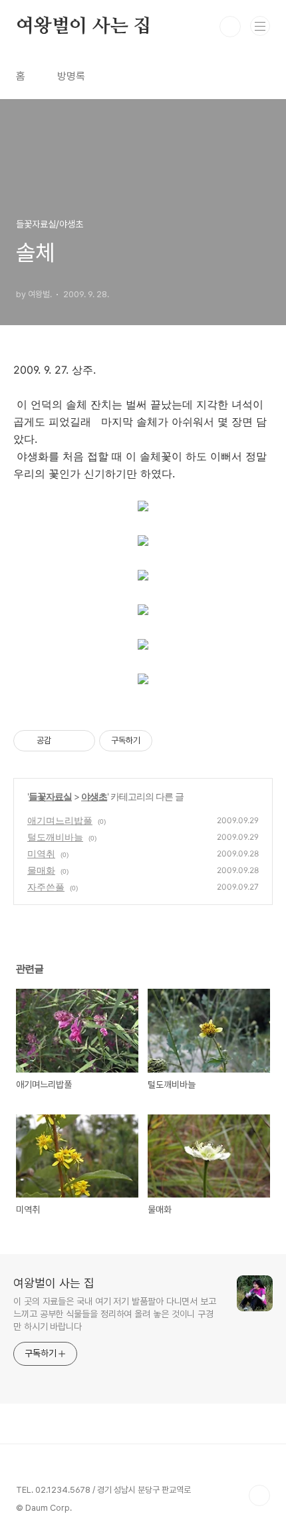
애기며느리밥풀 (59, 820)
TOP (259, 1495)
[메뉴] (260, 26)
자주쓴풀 (46, 886)
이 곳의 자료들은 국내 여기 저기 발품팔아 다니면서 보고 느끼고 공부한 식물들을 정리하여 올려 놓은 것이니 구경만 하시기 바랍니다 (114, 1314)
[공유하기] (63, 741)
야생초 (94, 796)
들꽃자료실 (50, 796)
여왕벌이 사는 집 (83, 26)
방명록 (71, 76)
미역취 (41, 853)
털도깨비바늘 (55, 836)
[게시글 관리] (80, 741)
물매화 (41, 870)
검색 (230, 27)
